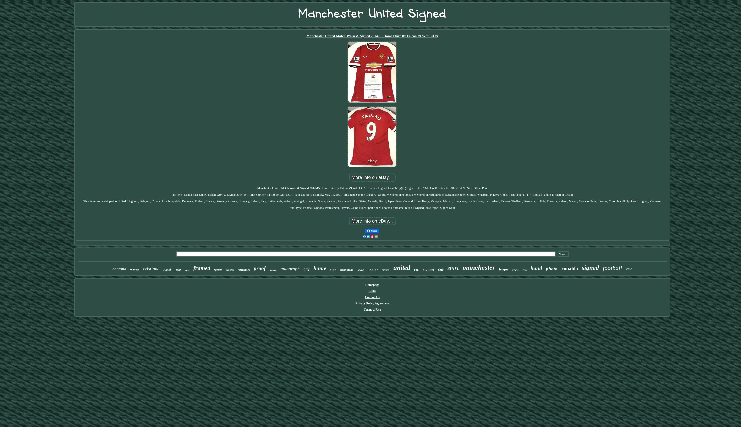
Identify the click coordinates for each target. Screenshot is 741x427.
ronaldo (569, 268)
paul (416, 269)
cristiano (151, 268)
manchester (479, 267)
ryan (525, 270)
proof (260, 268)
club (441, 269)
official (360, 270)
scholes (230, 269)
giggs (218, 269)
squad (167, 269)
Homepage (372, 284)
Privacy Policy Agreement (372, 303)
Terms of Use (372, 309)
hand (536, 268)
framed (201, 268)
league (503, 269)
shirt (453, 267)
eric (629, 269)
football (612, 267)
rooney (372, 269)
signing (428, 269)
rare (333, 269)
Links (372, 291)
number (273, 270)
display (385, 270)
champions (346, 269)
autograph (290, 268)
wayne (134, 269)
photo (551, 268)
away (187, 270)
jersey (178, 269)
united (401, 267)
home (319, 268)
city (307, 269)
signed (590, 267)
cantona (119, 268)
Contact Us (372, 297)
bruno (515, 269)
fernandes (244, 269)
